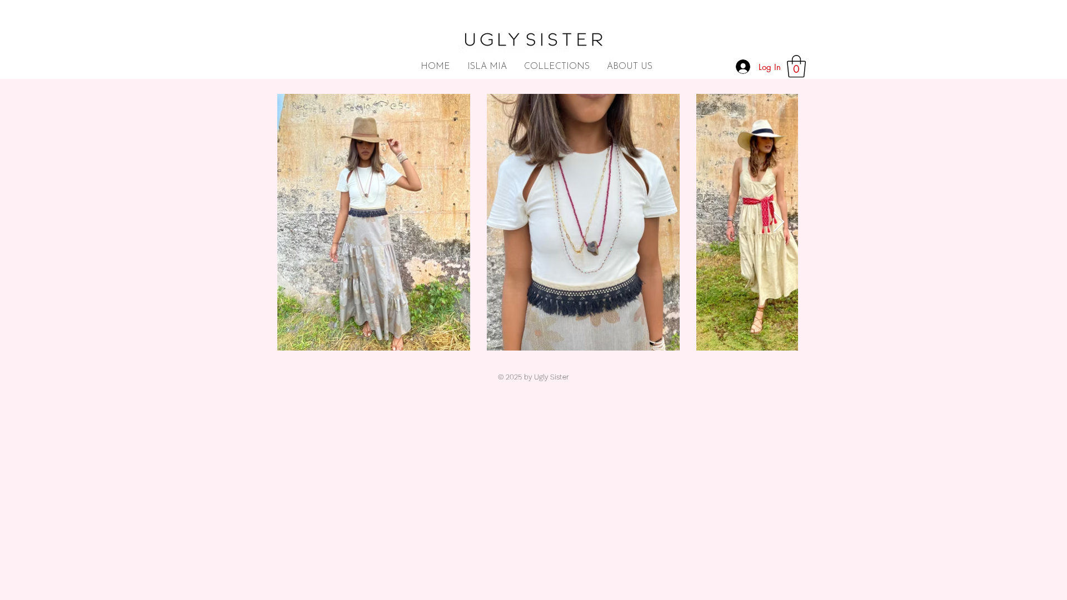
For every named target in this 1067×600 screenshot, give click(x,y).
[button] (796, 66)
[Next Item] (778, 222)
